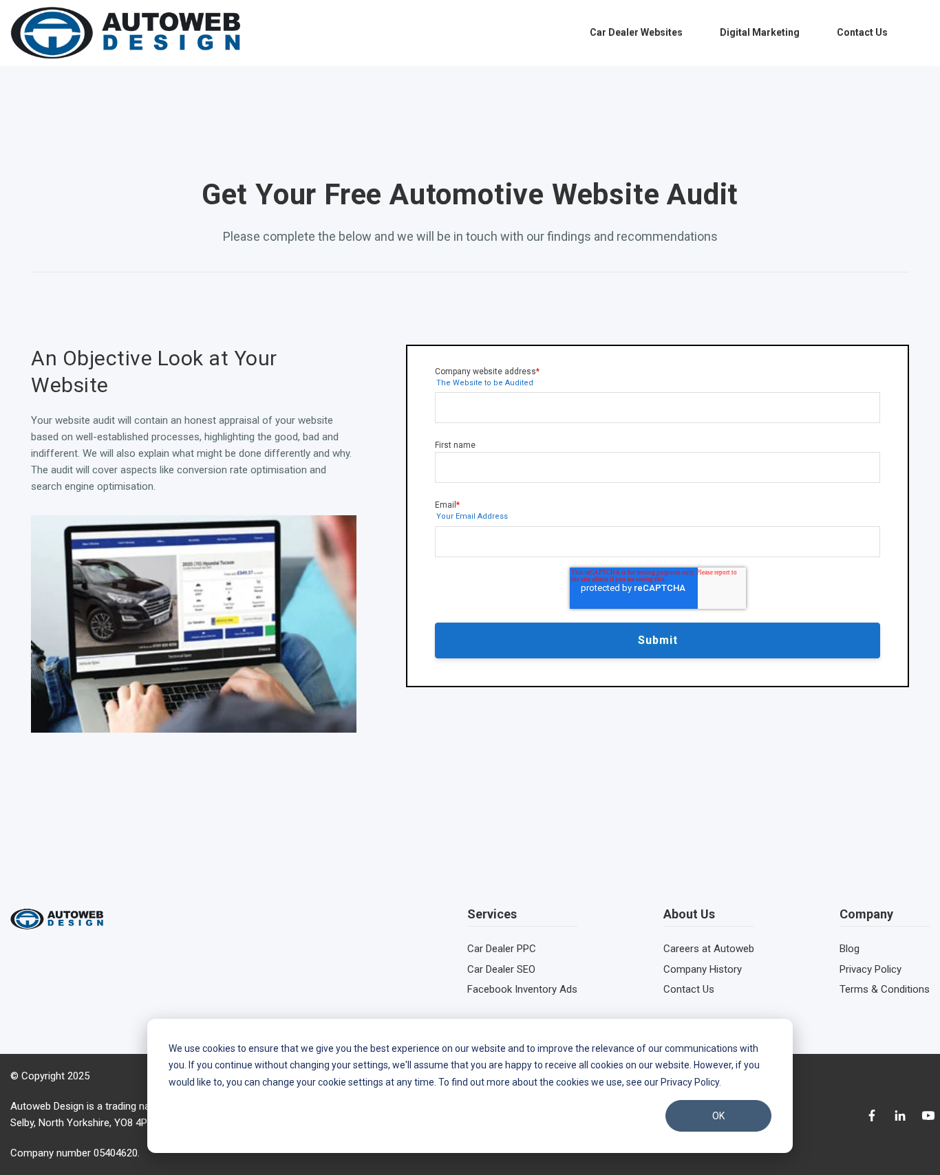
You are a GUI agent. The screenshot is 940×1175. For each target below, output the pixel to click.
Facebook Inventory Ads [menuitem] (522, 989)
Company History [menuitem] (702, 969)
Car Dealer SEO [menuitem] (501, 969)
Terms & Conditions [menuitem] (885, 989)
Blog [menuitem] (849, 948)
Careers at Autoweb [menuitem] (708, 948)
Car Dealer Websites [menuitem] (636, 32)
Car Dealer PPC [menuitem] (501, 948)
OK (718, 1115)
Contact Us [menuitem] (862, 32)
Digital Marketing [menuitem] (760, 32)
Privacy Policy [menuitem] (870, 969)
